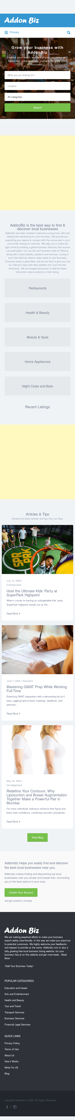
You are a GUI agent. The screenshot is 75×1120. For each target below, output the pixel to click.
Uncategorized (16, 782)
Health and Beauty (14, 1001)
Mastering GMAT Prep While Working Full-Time (32, 685)
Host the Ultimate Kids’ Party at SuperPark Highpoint (34, 589)
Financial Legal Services (17, 1025)
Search (37, 104)
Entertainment (16, 581)
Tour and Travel (13, 1007)
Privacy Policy (12, 1044)
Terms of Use (12, 1050)
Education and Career (16, 989)
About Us (9, 1056)
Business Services (14, 1019)
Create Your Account (21, 893)
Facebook (7, 1108)
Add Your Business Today (19, 967)
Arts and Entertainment (17, 995)
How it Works (12, 1062)
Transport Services (14, 1013)
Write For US (11, 1068)
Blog (7, 1074)
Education (30, 677)
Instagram (15, 1108)
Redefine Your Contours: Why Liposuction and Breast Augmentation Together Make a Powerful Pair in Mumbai (34, 793)
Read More (15, 610)
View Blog (37, 838)
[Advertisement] (37, 170)
